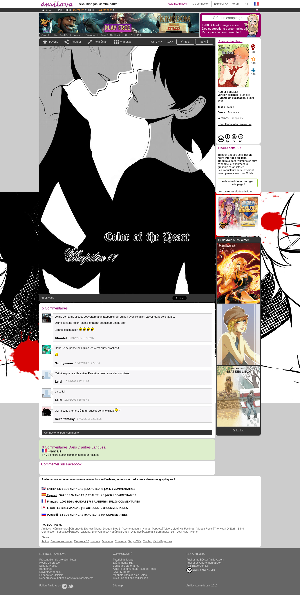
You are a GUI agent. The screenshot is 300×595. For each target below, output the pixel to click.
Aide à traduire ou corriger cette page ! (237, 183)
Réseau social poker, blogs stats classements (66, 578)
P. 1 (139, 35)
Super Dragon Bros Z (107, 528)
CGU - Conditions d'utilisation (130, 578)
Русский (52, 514)
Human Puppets (152, 528)
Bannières (45, 568)
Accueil (45, 35)
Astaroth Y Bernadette (156, 531)
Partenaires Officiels (51, 575)
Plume (194, 531)
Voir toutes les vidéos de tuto (235, 191)
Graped (74, 531)
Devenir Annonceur (50, 571)
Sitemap (118, 585)
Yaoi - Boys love (162, 541)
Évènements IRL (123, 562)
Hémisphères (61, 528)
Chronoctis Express (82, 528)
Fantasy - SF (81, 541)
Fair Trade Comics (197, 565)
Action (45, 541)
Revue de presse (49, 562)
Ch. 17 (128, 35)
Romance (91, 35)
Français (54, 451)
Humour (95, 541)
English (51, 488)
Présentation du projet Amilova (57, 559)
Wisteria (85, 531)
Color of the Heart (110, 35)
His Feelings (186, 528)
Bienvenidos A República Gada (110, 531)
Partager (76, 41)
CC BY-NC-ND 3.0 (203, 569)
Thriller (147, 541)
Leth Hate (182, 531)
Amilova (46, 528)
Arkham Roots (204, 528)
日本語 (50, 508)
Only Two (136, 531)
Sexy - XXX (134, 541)
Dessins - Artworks (61, 541)
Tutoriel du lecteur (123, 559)
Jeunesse (107, 541)
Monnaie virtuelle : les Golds (130, 575)
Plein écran (100, 41)
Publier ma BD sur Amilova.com (205, 559)
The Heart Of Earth (225, 528)
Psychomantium (131, 528)
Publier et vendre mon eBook (203, 562)
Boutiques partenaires (126, 565)
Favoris (53, 41)
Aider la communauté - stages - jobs (134, 568)
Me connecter (200, 3)
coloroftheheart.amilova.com (234, 124)
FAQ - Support (121, 571)
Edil (173, 531)
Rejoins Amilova (177, 3)
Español (51, 495)
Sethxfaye (63, 531)
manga (77, 35)
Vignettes (125, 41)
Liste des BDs (61, 35)
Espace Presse (48, 565)
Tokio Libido (170, 528)
